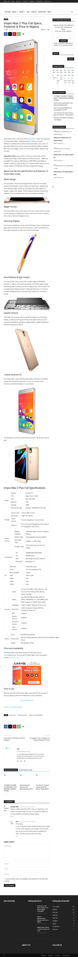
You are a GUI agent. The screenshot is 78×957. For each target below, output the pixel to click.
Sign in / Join (7, 1)
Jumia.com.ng (14, 657)
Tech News (8, 12)
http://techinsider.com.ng (23, 751)
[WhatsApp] (19, 34)
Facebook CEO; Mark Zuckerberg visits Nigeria (63, 119)
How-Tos (33, 12)
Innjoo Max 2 (32, 139)
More (49, 12)
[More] (23, 34)
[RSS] (22, 761)
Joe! (7, 29)
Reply (11, 816)
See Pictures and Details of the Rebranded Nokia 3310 (26, 787)
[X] (10, 34)
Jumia (6, 655)
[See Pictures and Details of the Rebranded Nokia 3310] (27, 778)
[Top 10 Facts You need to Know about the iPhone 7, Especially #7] (43, 778)
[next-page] (8, 794)
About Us (18, 1)
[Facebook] (6, 34)
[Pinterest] (14, 34)
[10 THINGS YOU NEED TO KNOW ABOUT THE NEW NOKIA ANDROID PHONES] (11, 778)
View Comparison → (59, 143)
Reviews (21, 12)
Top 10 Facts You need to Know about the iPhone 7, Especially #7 (42, 787)
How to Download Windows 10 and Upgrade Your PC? (63, 109)
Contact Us (25, 1)
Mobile (14, 12)
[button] (72, 12)
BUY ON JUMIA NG (27, 700)
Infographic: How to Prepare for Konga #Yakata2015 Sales (40, 739)
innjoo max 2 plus (22, 715)
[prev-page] (5, 794)
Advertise (32, 1)
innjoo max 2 (12, 715)
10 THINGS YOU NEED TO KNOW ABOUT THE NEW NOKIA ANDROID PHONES (64, 98)
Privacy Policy (39, 1)
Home (13, 1)
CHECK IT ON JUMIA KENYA (13, 707)
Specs (28, 12)
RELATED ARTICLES (11, 770)
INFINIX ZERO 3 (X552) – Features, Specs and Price (43, 929)
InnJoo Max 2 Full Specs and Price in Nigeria (14, 739)
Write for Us (48, 1)
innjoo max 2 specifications (36, 715)
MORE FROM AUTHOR (25, 770)
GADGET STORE (42, 12)
